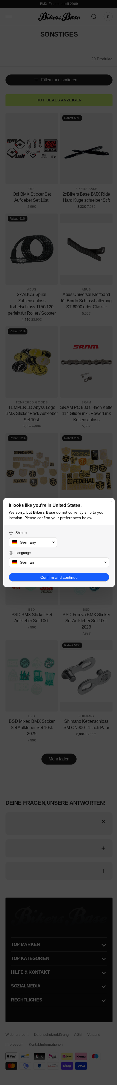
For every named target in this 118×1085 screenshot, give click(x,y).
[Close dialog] (106, 502)
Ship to (21, 533)
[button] (32, 542)
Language (23, 553)
